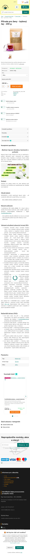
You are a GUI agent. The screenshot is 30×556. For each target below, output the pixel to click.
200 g (14, 95)
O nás (5, 476)
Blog (5, 486)
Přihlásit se (22, 445)
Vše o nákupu (7, 479)
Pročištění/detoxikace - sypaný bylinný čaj (14, 399)
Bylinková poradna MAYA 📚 (11, 477)
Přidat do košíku (16, 86)
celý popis (21, 64)
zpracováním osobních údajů (15, 448)
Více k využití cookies (15, 543)
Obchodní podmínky (9, 481)
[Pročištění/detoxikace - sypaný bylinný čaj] (15, 387)
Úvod (2, 16)
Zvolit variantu (15, 412)
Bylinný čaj (15, 92)
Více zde (6, 304)
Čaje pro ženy (18, 16)
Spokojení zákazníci (8, 482)
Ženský (15, 94)
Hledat (25, 12)
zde (21, 552)
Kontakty (6, 484)
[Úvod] (7, 7)
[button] (12, 416)
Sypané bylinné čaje (9, 16)
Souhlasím (19, 547)
